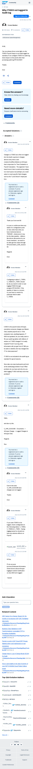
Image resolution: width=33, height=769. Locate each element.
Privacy (8, 750)
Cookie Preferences (8, 764)
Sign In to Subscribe (21, 16)
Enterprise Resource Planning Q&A (14, 658)
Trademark (8, 760)
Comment (17, 82)
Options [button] (29, 16)
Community (12, 2)
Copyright (8, 755)
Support (24, 760)
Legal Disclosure (24, 755)
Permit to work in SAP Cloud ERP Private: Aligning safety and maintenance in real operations (15, 643)
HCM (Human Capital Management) (11, 37)
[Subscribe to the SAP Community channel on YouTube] (18, 744)
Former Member (13, 25)
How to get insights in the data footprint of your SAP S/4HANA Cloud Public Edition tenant (15, 666)
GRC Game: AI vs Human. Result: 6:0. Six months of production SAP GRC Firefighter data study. (15, 618)
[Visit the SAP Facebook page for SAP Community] (11, 744)
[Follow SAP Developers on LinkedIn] (21, 744)
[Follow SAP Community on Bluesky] (15, 744)
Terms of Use (24, 750)
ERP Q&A (6, 7)
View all (4, 735)
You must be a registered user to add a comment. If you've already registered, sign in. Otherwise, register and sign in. (16, 190)
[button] (23, 30)
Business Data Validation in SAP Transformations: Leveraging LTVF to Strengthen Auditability (13, 631)
